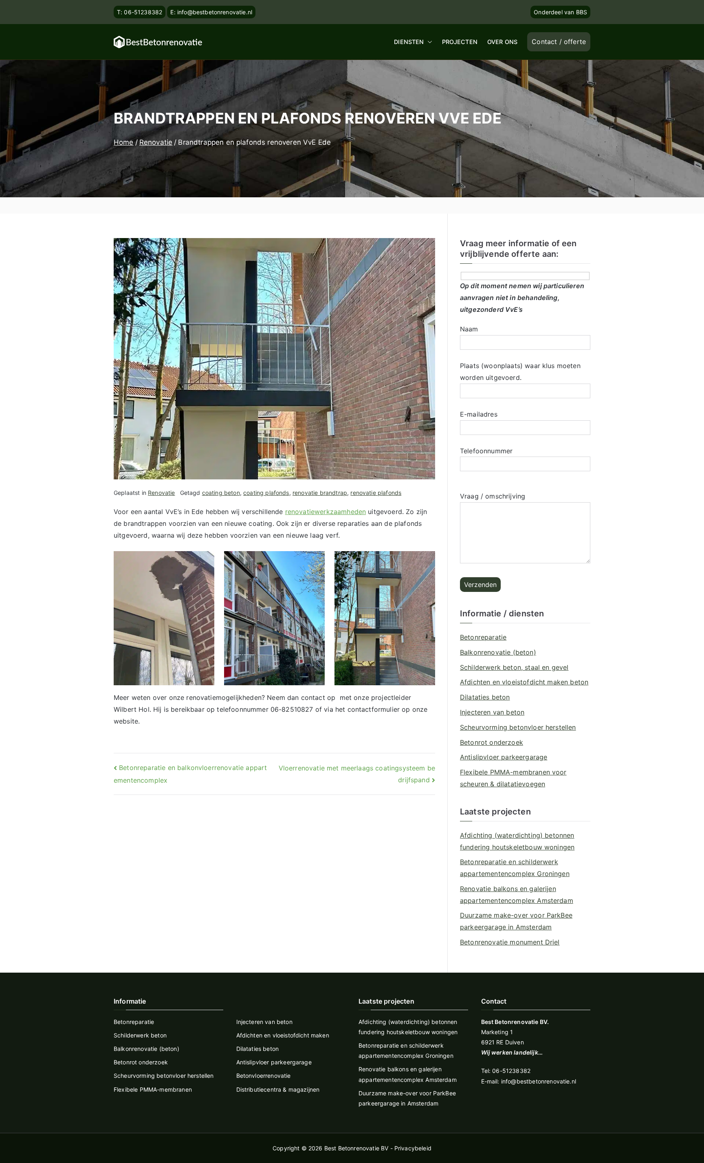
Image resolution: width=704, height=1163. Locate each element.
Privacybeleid (412, 1148)
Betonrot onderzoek (491, 742)
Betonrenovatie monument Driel (510, 942)
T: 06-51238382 (139, 12)
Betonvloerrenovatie (263, 1075)
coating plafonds (266, 492)
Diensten (409, 41)
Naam (469, 329)
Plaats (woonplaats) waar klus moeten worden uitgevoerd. (520, 372)
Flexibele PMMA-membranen (153, 1089)
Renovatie (161, 492)
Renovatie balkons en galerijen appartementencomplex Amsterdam (516, 895)
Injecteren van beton (492, 712)
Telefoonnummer (486, 451)
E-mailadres (478, 414)
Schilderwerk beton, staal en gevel (514, 667)
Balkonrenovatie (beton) (498, 652)
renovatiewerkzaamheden (325, 512)
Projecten (459, 41)
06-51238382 (511, 1070)
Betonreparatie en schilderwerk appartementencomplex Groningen (515, 868)
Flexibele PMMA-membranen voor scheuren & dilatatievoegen (513, 778)
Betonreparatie (483, 637)
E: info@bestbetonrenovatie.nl (211, 12)
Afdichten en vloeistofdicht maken (282, 1035)
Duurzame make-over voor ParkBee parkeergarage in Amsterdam (516, 921)
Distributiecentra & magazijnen (278, 1089)
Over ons (502, 41)
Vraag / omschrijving (492, 496)
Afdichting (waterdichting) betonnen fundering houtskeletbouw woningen (517, 841)
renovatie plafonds (375, 492)
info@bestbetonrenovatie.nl (538, 1081)
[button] (428, 42)
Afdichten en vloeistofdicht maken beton (524, 682)
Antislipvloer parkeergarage (503, 757)
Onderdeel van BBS (560, 12)
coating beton (221, 492)
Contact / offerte (559, 42)
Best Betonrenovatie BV (356, 1148)
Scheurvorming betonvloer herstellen (518, 727)
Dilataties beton (485, 697)
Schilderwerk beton (140, 1035)
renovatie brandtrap (320, 492)
